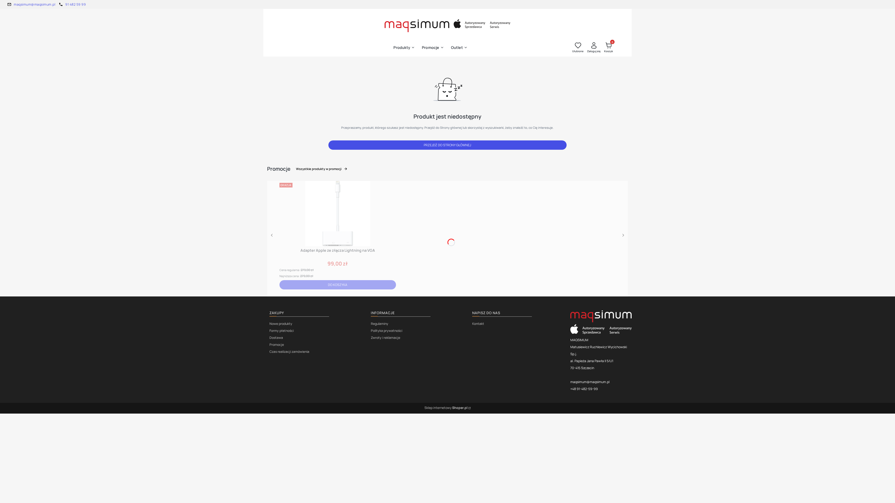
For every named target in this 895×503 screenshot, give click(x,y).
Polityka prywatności (386, 330)
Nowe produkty (280, 323)
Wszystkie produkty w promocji (318, 169)
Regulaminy (379, 323)
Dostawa (276, 337)
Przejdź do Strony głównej (447, 145)
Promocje (276, 344)
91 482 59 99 (75, 4)
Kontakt (478, 323)
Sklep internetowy (446, 407)
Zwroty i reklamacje (385, 337)
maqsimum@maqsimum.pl (34, 4)
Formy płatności (281, 330)
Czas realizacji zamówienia (289, 351)
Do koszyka (337, 284)
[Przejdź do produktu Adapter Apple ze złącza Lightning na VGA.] (337, 213)
